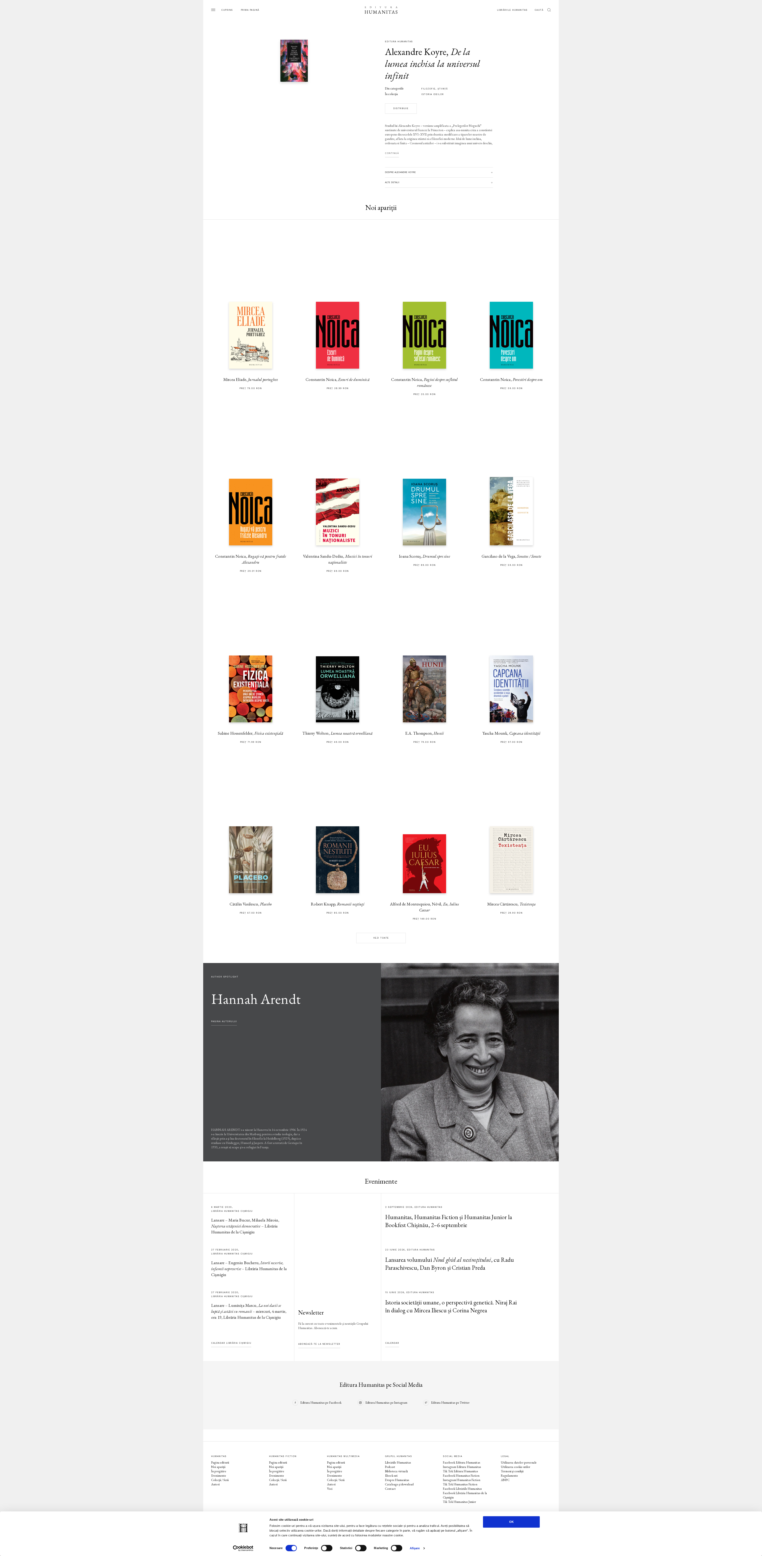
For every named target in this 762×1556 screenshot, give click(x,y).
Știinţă (443, 88)
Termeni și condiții (512, 1471)
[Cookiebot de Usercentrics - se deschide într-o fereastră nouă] (243, 1548)
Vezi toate (381, 938)
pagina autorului (224, 1021)
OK (511, 1521)
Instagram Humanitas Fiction (461, 1480)
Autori (215, 1484)
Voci (330, 1489)
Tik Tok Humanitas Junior (459, 1502)
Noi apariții (218, 1467)
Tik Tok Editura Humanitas (460, 1471)
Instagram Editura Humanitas (462, 1467)
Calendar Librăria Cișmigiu (231, 1343)
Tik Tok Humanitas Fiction (460, 1484)
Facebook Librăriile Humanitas (462, 1489)
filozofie (428, 88)
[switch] (326, 1548)
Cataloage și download (399, 1484)
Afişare (415, 1548)
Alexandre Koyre (415, 51)
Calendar (392, 1343)
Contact (390, 1489)
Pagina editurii (220, 1462)
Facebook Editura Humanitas (461, 1462)
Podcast (390, 1467)
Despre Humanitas (397, 1480)
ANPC (505, 1480)
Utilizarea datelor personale (519, 1462)
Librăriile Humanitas (512, 10)
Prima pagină (250, 10)
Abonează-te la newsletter (319, 1344)
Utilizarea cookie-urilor (515, 1467)
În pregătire (218, 1471)
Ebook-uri (391, 1475)
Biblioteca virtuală (396, 1471)
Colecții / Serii (220, 1480)
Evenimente (218, 1475)
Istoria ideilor (432, 94)
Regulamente (509, 1475)
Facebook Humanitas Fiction (461, 1475)
